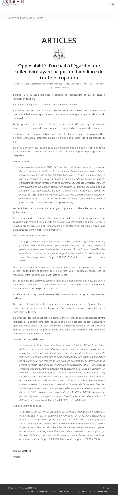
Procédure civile (97, 83)
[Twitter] (103, 488)
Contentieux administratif (42, 83)
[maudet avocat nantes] (59, 54)
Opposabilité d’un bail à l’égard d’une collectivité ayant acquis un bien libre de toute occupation (59, 71)
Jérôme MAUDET (62, 87)
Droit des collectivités (80, 83)
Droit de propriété (62, 83)
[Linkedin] (108, 488)
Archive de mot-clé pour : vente (25, 18)
